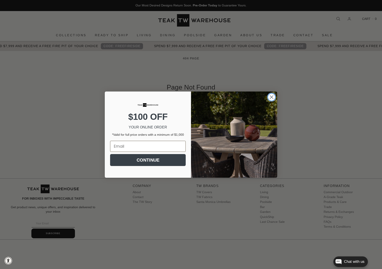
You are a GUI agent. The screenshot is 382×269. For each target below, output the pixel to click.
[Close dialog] (271, 97)
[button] (8, 261)
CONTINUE (148, 160)
